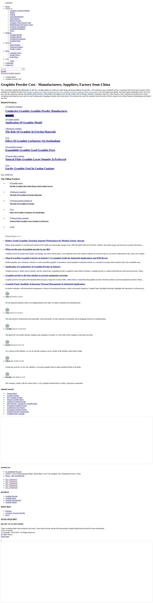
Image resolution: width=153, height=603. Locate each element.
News (7, 51)
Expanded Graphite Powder (17, 406)
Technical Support (16, 47)
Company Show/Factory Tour (20, 23)
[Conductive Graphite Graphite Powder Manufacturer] (13, 107)
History (12, 13)
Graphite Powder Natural (16, 408)
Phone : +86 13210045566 (14, 476)
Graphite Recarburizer (18, 39)
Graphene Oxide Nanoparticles (87, 92)
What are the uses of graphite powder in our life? (27, 249)
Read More (10, 116)
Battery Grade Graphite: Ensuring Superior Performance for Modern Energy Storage (44, 240)
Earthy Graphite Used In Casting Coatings (29, 168)
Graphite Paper (15, 41)
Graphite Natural (13, 395)
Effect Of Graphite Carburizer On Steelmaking (32, 140)
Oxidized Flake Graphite (16, 414)
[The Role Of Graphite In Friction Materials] (13, 129)
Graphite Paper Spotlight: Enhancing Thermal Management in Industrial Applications (45, 284)
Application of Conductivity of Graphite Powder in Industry (33, 266)
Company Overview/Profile (19, 11)
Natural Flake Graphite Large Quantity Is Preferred (35, 159)
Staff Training (15, 19)
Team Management (16, 17)
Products (8, 33)
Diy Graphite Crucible (68, 92)
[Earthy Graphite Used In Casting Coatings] (7, 165)
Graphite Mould (15, 37)
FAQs (12, 31)
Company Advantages (18, 27)
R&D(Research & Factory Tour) (21, 25)
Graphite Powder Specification (18, 412)
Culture (12, 15)
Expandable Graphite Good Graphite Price (30, 150)
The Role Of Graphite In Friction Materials (30, 131)
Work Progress (15, 45)
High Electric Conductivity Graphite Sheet (22, 404)
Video (12, 61)
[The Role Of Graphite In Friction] (21, 201)
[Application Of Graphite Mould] (12, 119)
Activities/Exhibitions (17, 29)
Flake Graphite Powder (51, 92)
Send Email (5, 536)
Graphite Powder (16, 35)
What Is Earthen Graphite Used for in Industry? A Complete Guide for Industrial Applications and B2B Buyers (56, 258)
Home (7, 7)
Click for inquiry (7, 530)
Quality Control (15, 49)
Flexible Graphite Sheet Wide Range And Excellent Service (31, 186)
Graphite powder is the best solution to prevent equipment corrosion (36, 275)
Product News (15, 55)
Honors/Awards (15, 21)
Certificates (9, 63)
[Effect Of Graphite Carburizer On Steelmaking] (7, 138)
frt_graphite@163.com (13, 472)
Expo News (14, 57)
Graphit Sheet (12, 393)
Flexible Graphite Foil (34, 92)
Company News (15, 53)
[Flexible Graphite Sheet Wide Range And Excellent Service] (16, 183)
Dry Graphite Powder (14, 397)
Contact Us (9, 65)
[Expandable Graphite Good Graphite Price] (13, 147)
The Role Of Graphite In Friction (22, 204)
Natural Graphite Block (15, 400)
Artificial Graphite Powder (16, 402)
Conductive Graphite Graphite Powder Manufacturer (36, 110)
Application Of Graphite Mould (23, 122)
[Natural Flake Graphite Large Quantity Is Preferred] (14, 156)
